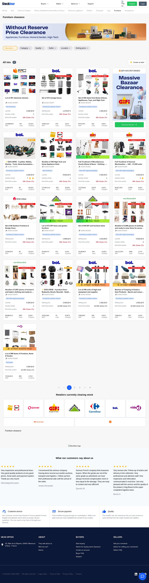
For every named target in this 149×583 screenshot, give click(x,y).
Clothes (89, 11)
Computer (99, 11)
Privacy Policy (68, 574)
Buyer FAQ (80, 553)
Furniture (117, 11)
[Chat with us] (142, 576)
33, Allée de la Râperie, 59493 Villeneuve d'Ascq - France (20, 545)
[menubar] (67, 3)
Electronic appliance (75, 11)
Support (79, 556)
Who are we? (43, 547)
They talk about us (45, 543)
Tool (12, 11)
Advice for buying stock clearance (88, 547)
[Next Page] (85, 387)
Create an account (83, 550)
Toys (108, 11)
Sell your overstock (120, 543)
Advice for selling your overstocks (125, 547)
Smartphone (129, 11)
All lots (4, 11)
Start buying (80, 543)
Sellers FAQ (117, 550)
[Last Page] (90, 387)
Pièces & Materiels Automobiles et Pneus (49, 11)
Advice (40, 550)
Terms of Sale (55, 574)
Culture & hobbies (24, 11)
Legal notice (42, 574)
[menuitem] (45, 3)
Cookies (79, 574)
